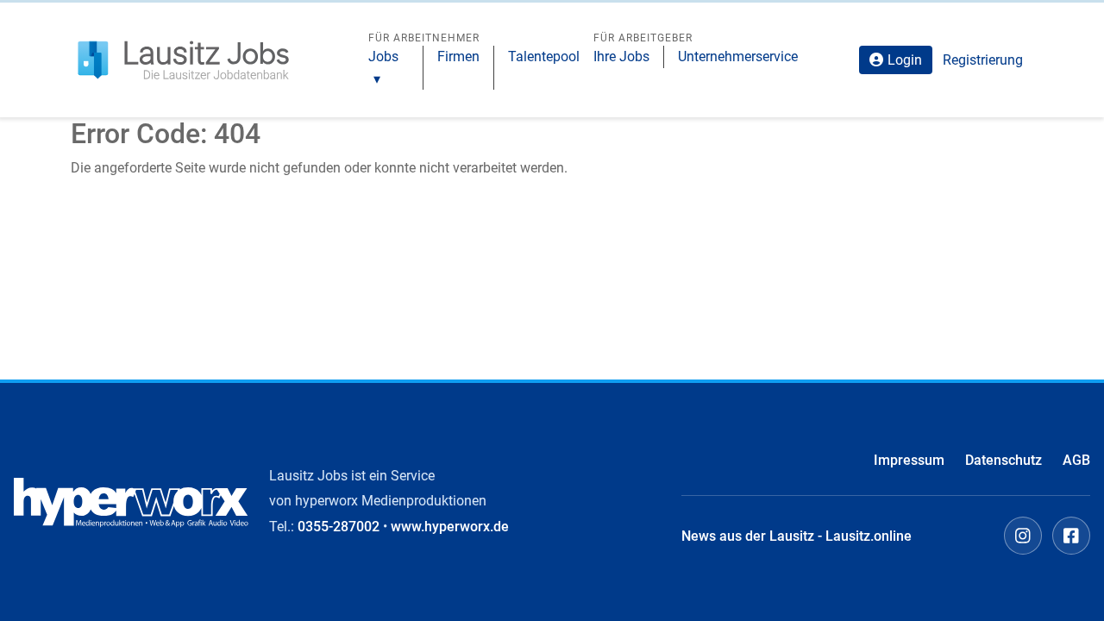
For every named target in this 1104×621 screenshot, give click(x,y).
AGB (1076, 460)
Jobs (383, 56)
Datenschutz (1003, 460)
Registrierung (983, 60)
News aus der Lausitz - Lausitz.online (796, 536)
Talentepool (544, 56)
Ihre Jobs (621, 56)
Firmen (458, 56)
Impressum (909, 460)
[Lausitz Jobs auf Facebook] (1071, 536)
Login (905, 60)
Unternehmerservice (738, 56)
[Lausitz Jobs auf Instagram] (1023, 536)
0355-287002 (339, 526)
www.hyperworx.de (450, 526)
